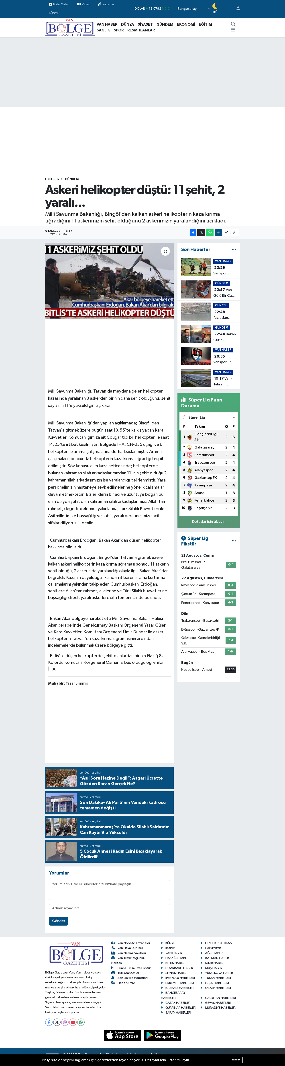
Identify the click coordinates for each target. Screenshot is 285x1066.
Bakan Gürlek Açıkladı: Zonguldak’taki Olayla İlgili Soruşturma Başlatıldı (226, 337)
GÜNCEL (221, 305)
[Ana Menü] (233, 30)
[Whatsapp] (81, 1022)
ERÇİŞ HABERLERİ (217, 983)
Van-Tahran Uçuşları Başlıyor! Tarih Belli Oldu (224, 382)
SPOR (119, 30)
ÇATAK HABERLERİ (178, 1002)
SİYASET (145, 24)
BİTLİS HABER (174, 963)
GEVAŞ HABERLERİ (218, 1002)
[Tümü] (234, 249)
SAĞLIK (103, 30)
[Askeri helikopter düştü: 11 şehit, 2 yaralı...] (109, 280)
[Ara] (233, 24)
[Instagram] (65, 1022)
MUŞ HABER (213, 968)
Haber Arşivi (126, 983)
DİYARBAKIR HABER (179, 968)
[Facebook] (49, 1022)
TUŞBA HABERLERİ (218, 978)
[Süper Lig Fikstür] (234, 541)
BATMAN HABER (217, 958)
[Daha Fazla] (218, 233)
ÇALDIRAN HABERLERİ (220, 998)
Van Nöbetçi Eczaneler (134, 943)
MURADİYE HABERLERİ (220, 1007)
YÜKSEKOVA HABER (219, 973)
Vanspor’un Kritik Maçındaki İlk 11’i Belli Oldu (224, 359)
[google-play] (162, 1035)
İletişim (170, 948)
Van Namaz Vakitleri (132, 953)
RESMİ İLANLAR (141, 30)
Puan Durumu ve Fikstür (134, 968)
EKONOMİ (186, 24)
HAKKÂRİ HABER (177, 958)
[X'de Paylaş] (201, 233)
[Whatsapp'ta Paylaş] (210, 233)
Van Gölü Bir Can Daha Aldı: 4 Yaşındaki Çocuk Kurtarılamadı (224, 293)
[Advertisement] (142, 72)
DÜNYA (127, 24)
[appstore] (123, 1035)
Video (86, 4)
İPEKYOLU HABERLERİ (180, 978)
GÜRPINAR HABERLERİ (180, 1007)
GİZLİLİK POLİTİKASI (218, 943)
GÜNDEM (165, 24)
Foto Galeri (61, 4)
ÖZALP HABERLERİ (218, 988)
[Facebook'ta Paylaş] (193, 233)
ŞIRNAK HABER (175, 973)
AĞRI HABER (214, 953)
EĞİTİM (205, 24)
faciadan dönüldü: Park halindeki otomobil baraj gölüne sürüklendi (224, 315)
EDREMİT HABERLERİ (179, 983)
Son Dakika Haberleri (133, 978)
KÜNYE (54, 13)
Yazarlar (108, 4)
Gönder (58, 921)
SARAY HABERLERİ (178, 1012)
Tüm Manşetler (128, 973)
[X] (57, 1022)
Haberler (52, 179)
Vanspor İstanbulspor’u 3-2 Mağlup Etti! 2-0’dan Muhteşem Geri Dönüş (225, 271)
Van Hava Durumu (130, 948)
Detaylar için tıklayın (208, 522)
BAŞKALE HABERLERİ (179, 988)
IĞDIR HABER (214, 963)
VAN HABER (107, 24)
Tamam (236, 1059)
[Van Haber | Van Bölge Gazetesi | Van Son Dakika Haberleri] (70, 27)
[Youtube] (73, 1022)
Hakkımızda (213, 948)
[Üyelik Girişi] (236, 9)
